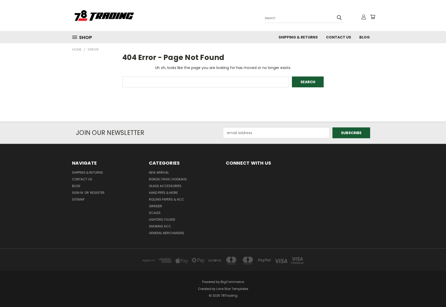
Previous (432, 291)
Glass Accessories (165, 186)
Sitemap (78, 199)
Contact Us (338, 37)
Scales (155, 213)
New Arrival (159, 172)
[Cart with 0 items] (372, 16)
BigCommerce (232, 282)
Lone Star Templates (232, 289)
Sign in (78, 192)
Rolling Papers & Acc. (167, 199)
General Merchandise (166, 233)
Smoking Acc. (160, 226)
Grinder (155, 206)
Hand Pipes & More (163, 192)
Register (97, 192)
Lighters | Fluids (162, 219)
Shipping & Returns (298, 37)
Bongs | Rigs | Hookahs (168, 179)
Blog (364, 37)
